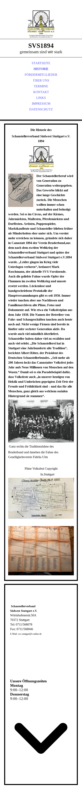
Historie (41, 69)
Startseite (41, 63)
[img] (41, 24)
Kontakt (41, 92)
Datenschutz (41, 109)
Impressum (41, 103)
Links (41, 97)
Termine (41, 86)
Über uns (41, 80)
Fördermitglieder (41, 74)
